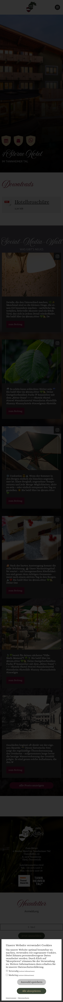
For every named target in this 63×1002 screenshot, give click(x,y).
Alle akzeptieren (31, 991)
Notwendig (22, 971)
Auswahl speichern (31, 982)
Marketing (21, 975)
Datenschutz (23, 998)
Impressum (11, 998)
